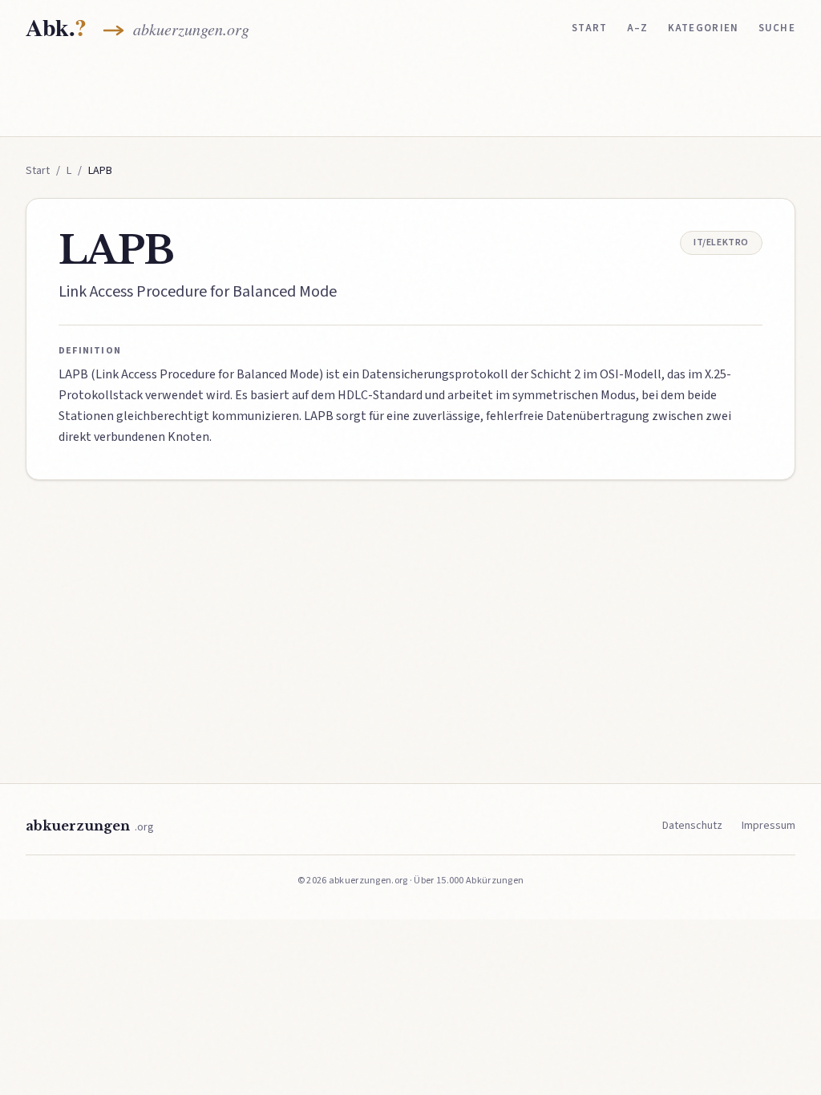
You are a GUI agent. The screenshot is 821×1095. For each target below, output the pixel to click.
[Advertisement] (410, 94)
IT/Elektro (721, 242)
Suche (777, 28)
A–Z (638, 28)
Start (590, 28)
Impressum (768, 826)
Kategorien (703, 28)
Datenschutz (692, 826)
